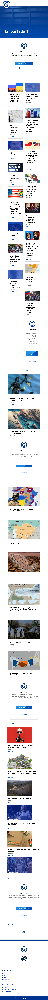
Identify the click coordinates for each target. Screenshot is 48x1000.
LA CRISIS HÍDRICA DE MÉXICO (19, 575)
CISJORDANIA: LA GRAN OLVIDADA (19, 798)
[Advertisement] (24, 19)
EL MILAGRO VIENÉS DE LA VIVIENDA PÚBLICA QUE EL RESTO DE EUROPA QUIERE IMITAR (23, 773)
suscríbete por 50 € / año (24, 63)
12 (37, 932)
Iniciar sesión (23, 68)
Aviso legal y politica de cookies (9, 989)
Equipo (4, 975)
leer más (12, 404)
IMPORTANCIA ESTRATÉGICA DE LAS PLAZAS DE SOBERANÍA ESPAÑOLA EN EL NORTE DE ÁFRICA (23, 609)
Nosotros (4, 973)
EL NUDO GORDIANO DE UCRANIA (21, 642)
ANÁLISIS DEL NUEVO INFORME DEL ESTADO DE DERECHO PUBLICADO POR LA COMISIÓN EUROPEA (23, 398)
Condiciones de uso (6, 993)
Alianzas (4, 977)
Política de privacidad (7, 991)
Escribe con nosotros (7, 979)
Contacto (4, 987)
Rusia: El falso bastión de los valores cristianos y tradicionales (20, 746)
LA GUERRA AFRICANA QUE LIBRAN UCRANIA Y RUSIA (21, 510)
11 (34, 932)
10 (31, 932)
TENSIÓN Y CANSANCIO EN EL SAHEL (20, 876)
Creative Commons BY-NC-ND (29, 997)
